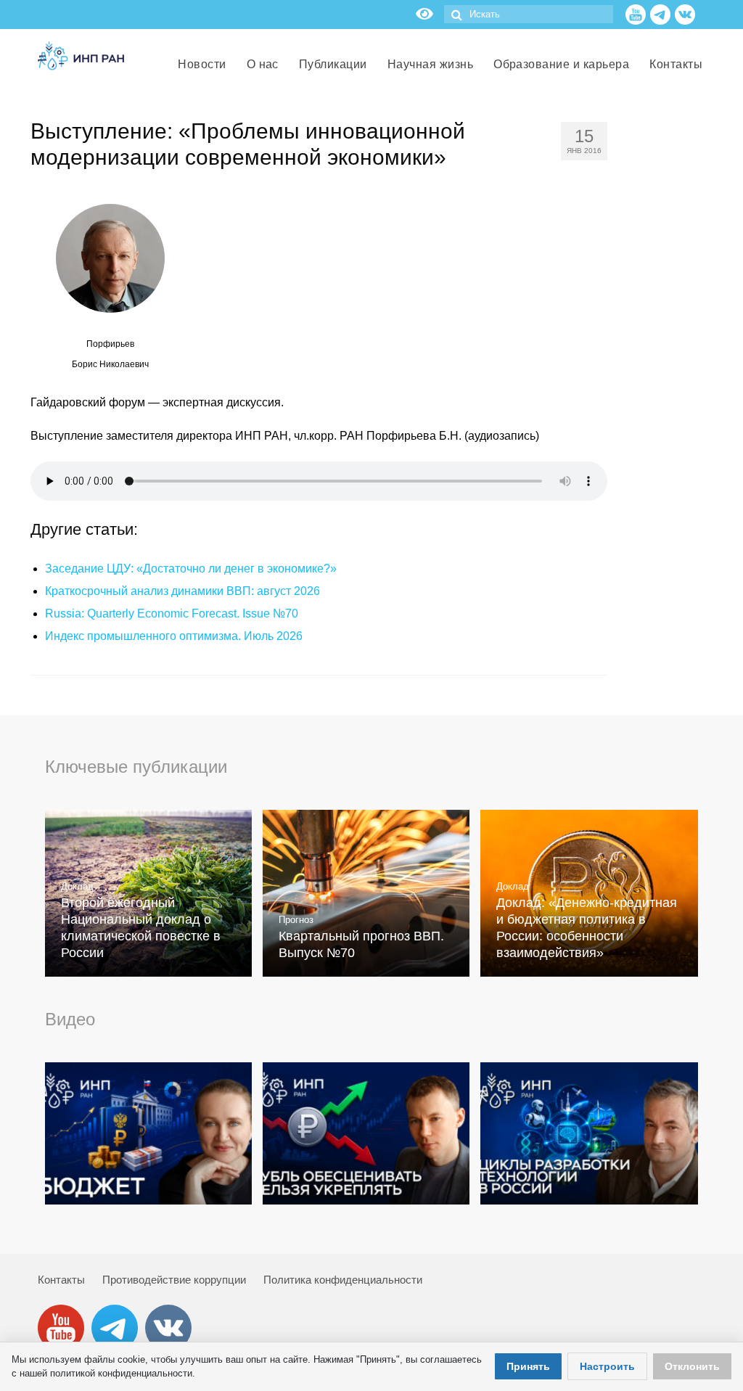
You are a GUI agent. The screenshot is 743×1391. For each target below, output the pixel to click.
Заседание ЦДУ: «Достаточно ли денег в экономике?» (191, 568)
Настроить (607, 1366)
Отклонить (692, 1366)
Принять (528, 1366)
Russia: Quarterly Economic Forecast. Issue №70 (171, 613)
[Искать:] (528, 14)
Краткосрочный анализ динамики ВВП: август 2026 (182, 591)
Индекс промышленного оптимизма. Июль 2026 (174, 636)
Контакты (61, 1279)
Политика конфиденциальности (342, 1279)
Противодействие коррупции (174, 1279)
